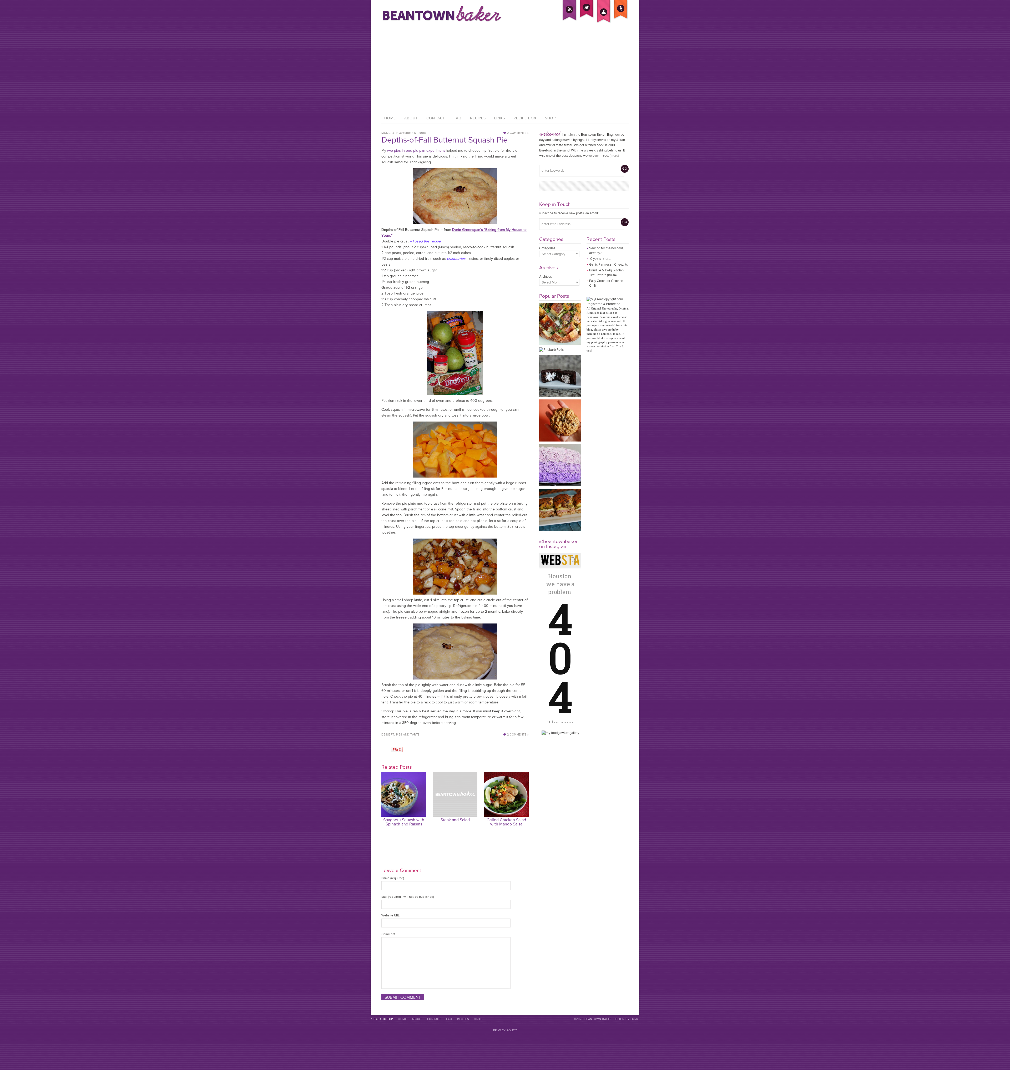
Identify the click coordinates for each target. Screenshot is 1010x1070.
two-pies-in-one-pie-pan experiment (416, 151)
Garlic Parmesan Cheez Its (608, 264)
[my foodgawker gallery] (560, 733)
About (411, 118)
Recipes (478, 118)
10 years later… (600, 259)
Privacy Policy (505, 1030)
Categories (547, 248)
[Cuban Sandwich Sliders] (560, 530)
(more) (614, 156)
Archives (545, 276)
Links (499, 118)
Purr (634, 1019)
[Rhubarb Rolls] (551, 350)
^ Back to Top (382, 1019)
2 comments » (518, 132)
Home (390, 118)
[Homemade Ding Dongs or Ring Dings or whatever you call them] (560, 396)
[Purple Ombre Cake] (560, 485)
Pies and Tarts (408, 734)
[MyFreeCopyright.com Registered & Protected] (608, 304)
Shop (550, 118)
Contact (435, 118)
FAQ (457, 118)
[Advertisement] (505, 68)
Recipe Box (525, 118)
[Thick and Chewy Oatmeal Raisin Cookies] (560, 440)
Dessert (387, 734)
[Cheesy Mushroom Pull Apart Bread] (560, 344)
